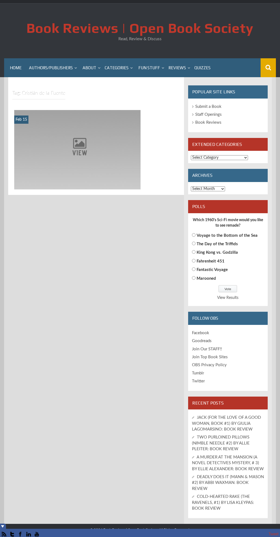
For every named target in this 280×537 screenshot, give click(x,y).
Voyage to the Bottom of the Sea (227, 235)
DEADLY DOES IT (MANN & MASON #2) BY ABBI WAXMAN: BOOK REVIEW (228, 483)
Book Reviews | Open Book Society (140, 28)
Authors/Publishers (51, 67)
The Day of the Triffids (217, 244)
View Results (227, 298)
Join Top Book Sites (210, 357)
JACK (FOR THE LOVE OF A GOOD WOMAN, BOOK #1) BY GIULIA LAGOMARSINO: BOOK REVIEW (226, 423)
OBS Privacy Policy (209, 365)
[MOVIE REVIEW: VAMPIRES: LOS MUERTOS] (77, 149)
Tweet (274, 534)
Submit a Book (208, 107)
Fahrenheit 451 (210, 261)
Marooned (206, 278)
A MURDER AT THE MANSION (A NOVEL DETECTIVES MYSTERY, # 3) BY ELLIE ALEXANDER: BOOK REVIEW (228, 463)
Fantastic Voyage (212, 270)
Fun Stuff (149, 67)
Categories (117, 67)
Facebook (200, 333)
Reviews (177, 67)
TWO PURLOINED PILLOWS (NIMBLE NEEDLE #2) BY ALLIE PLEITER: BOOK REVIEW (221, 443)
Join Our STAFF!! (207, 349)
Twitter (198, 381)
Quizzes (202, 67)
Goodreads (202, 341)
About (89, 67)
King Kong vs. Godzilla (217, 252)
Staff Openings (208, 114)
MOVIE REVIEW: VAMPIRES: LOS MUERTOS (77, 185)
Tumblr (198, 373)
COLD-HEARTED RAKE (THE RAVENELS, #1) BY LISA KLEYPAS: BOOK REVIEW (223, 502)
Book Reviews (208, 122)
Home (16, 67)
